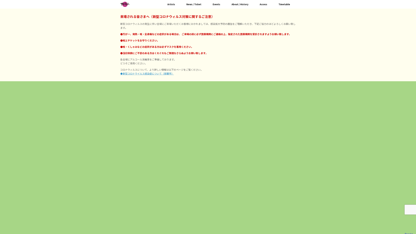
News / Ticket (193, 4)
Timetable (284, 4)
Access (263, 4)
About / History (240, 4)
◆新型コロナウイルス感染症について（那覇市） (147, 73)
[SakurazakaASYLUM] (124, 4)
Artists (171, 4)
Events (216, 4)
